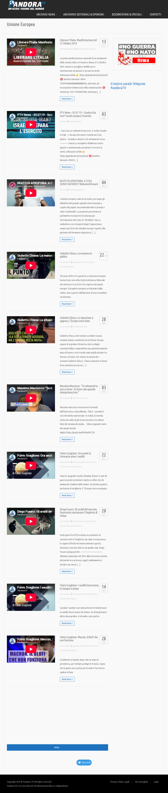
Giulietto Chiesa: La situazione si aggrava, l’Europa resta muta (76, 319)
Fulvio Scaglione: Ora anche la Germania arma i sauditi (75, 455)
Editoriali (75, 262)
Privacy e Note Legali (119, 781)
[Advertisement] (57, 718)
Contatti (155, 14)
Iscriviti (86, 762)
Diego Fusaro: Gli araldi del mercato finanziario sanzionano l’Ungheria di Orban (78, 512)
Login (156, 781)
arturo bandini (65, 262)
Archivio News (46, 14)
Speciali (92, 49)
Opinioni (69, 467)
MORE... (57, 747)
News (77, 49)
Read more (67, 98)
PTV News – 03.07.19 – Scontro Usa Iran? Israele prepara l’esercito (78, 114)
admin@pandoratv (67, 49)
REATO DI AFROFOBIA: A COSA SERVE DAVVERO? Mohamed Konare (79, 182)
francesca (63, 121)
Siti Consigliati (141, 781)
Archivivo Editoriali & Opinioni (83, 14)
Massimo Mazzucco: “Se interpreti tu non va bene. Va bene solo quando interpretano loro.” (79, 389)
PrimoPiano (84, 49)
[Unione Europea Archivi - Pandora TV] (26, 4)
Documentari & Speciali (127, 14)
